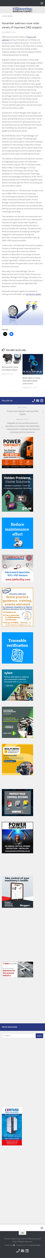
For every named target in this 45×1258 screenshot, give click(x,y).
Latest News (7, 16)
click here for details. (33, 294)
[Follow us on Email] (37, 400)
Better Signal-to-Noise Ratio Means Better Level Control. (31, 381)
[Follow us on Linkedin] (41, 400)
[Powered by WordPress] (14, 1245)
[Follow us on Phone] (33, 400)
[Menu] (42, 3)
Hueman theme (35, 1245)
